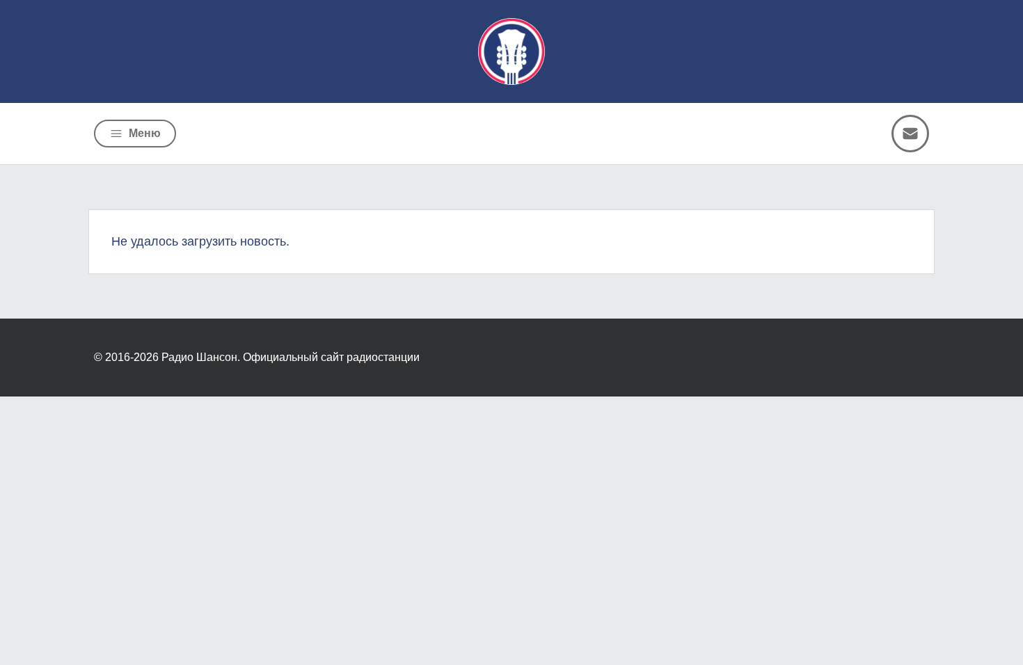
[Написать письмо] (910, 133)
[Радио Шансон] (511, 51)
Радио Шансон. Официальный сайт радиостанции (290, 357)
